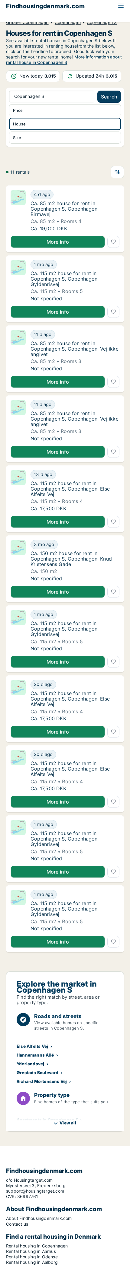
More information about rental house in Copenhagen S (64, 59)
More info (58, 242)
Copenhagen (68, 22)
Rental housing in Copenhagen (37, 1245)
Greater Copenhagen (27, 22)
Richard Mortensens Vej (42, 1081)
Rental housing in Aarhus (31, 1251)
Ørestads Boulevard (38, 1072)
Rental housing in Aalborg (32, 1262)
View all (68, 1122)
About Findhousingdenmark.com (39, 1218)
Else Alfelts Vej (32, 1046)
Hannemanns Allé (35, 1054)
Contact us (17, 1224)
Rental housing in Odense (32, 1256)
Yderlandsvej (30, 1063)
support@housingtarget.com (35, 1191)
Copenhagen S (102, 22)
